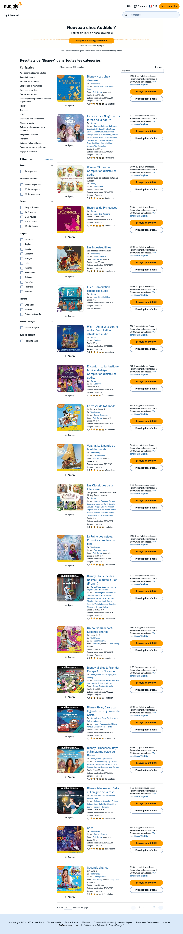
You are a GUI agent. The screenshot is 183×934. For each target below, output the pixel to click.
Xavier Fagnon (100, 593)
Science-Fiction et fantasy (31, 143)
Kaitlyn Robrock (98, 683)
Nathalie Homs (107, 143)
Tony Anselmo (99, 680)
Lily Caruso (112, 762)
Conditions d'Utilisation (104, 922)
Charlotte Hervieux (105, 140)
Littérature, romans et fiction (32, 119)
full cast (109, 683)
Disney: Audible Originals (103, 686)
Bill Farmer (110, 680)
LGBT (22, 114)
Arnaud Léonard (94, 727)
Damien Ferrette (100, 834)
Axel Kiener (113, 724)
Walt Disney (95, 84)
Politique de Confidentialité (147, 922)
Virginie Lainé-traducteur (97, 590)
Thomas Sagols (101, 607)
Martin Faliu (98, 137)
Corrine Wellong (100, 762)
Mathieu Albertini (101, 512)
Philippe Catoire (100, 507)
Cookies (166, 922)
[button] (91, 40)
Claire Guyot (92, 140)
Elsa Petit (97, 340)
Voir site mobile (54, 922)
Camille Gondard (110, 137)
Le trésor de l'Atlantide (101, 406)
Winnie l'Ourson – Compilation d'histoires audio (102, 171)
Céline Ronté (106, 727)
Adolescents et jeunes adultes (33, 73)
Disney (93, 123)
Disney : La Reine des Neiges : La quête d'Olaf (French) (102, 580)
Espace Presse (71, 922)
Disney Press (95, 587)
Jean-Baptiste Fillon (102, 297)
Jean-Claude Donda (102, 510)
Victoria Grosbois (101, 604)
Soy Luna (96, 644)
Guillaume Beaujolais (102, 801)
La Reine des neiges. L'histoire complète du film (101, 540)
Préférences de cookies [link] (69, 925)
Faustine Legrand (94, 764)
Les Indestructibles (99, 247)
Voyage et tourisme (28, 151)
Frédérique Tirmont (101, 807)
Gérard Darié (101, 598)
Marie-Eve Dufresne (102, 214)
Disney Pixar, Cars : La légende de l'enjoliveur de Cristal (103, 711)
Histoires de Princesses (102, 208)
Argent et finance (27, 77)
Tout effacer (48, 159)
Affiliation (86, 922)
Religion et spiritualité (29, 134)
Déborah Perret (100, 256)
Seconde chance (97, 867)
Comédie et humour (29, 94)
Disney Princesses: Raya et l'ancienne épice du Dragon (102, 751)
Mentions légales (125, 922)
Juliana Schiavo (108, 795)
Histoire (23, 106)
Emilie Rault (107, 764)
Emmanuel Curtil (101, 132)
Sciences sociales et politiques (33, 147)
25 (154, 907)
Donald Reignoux (101, 415)
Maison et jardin (27, 123)
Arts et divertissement (29, 81)
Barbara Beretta (102, 129)
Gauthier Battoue (101, 126)
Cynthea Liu (107, 759)
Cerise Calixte (99, 456)
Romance (24, 139)
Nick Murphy (107, 675)
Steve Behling (107, 718)
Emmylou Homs (93, 143)
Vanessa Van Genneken (97, 146)
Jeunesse (24, 110)
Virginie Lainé (92, 798)
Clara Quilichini (100, 641)
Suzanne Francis (109, 587)
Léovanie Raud (100, 601)
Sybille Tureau (108, 515)
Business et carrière (28, 90)
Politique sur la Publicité (94, 925)
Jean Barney (114, 767)
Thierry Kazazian (100, 724)
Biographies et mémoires (31, 86)
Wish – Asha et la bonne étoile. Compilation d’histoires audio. (102, 330)
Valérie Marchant (101, 86)
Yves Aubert (99, 187)
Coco (90, 828)
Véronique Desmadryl (102, 135)
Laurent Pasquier (101, 501)
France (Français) (116, 925)
